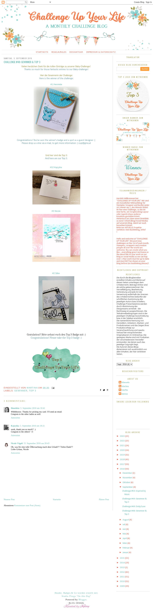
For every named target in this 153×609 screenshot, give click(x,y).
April (125, 538)
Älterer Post (104, 499)
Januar (126, 552)
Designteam (76, 52)
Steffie (125, 390)
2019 (122, 455)
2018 (122, 459)
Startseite (42, 52)
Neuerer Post (9, 499)
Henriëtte (15, 408)
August (126, 520)
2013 (122, 567)
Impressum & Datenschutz (101, 52)
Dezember (128, 473)
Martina (125, 386)
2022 (122, 441)
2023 (122, 436)
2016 (122, 469)
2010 (122, 581)
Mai (124, 534)
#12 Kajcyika (56, 167)
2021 (122, 446)
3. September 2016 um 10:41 (32, 408)
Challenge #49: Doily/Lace (133, 506)
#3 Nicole (56, 211)
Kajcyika (15, 426)
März (125, 543)
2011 (122, 577)
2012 (122, 572)
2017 (122, 464)
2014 (122, 563)
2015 (122, 558)
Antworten (15, 418)
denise (125, 394)
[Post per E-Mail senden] (52, 388)
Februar (126, 548)
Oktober (127, 482)
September (128, 487)
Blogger (83, 600)
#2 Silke (56, 273)
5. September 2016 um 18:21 (32, 426)
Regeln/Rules (59, 52)
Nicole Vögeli (17, 443)
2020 (122, 450)
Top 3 (32, 390)
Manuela (125, 382)
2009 (122, 586)
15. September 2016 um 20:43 (36, 443)
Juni (124, 529)
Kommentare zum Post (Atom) (27, 505)
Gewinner (20, 390)
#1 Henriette (56, 84)
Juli (124, 524)
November (128, 478)
